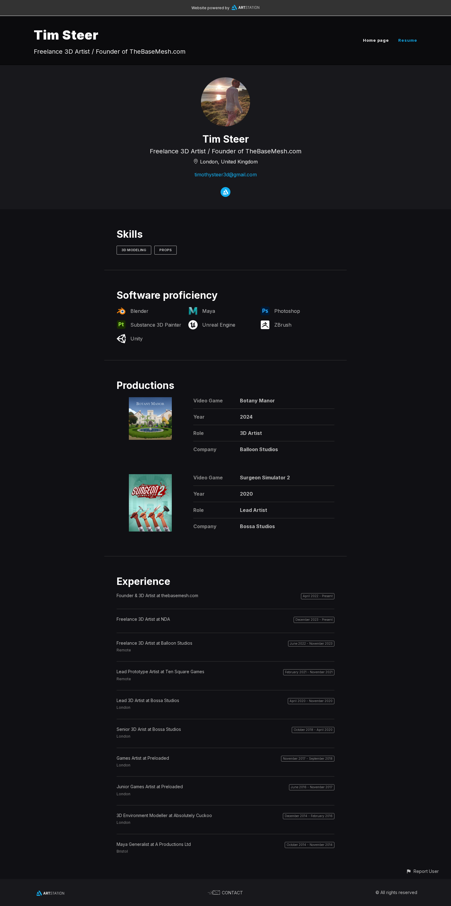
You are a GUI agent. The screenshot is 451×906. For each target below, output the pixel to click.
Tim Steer (66, 35)
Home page (376, 40)
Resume (407, 40)
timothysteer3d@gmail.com (226, 174)
